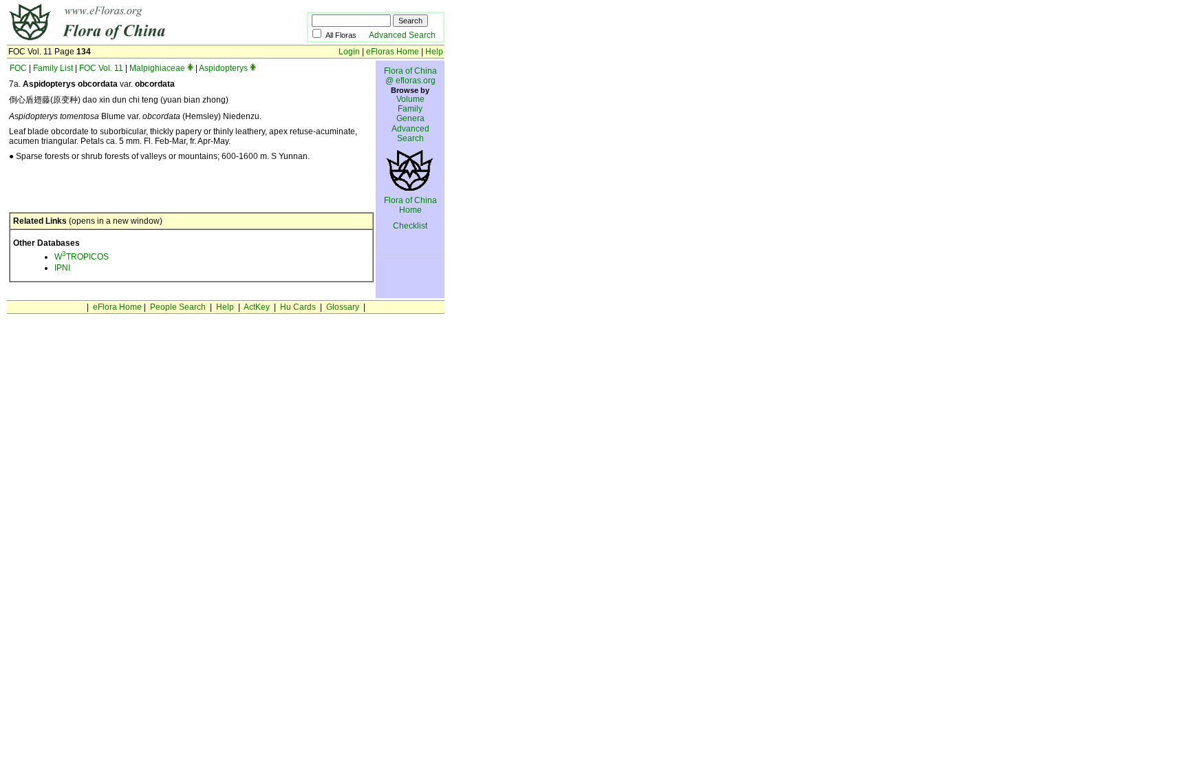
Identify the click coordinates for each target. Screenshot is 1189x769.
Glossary (342, 307)
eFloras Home (392, 51)
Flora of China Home (410, 205)
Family (410, 109)
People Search (178, 307)
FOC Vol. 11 (101, 68)
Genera (410, 118)
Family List (53, 68)
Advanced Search (402, 35)
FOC (18, 68)
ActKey (257, 307)
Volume (410, 99)
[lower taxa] (190, 68)
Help (434, 51)
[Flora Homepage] (136, 40)
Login (349, 51)
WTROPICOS (81, 257)
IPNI (62, 268)
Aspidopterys (223, 68)
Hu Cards (298, 307)
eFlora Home (117, 307)
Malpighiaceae (157, 68)
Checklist (410, 226)
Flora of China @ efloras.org (410, 75)
